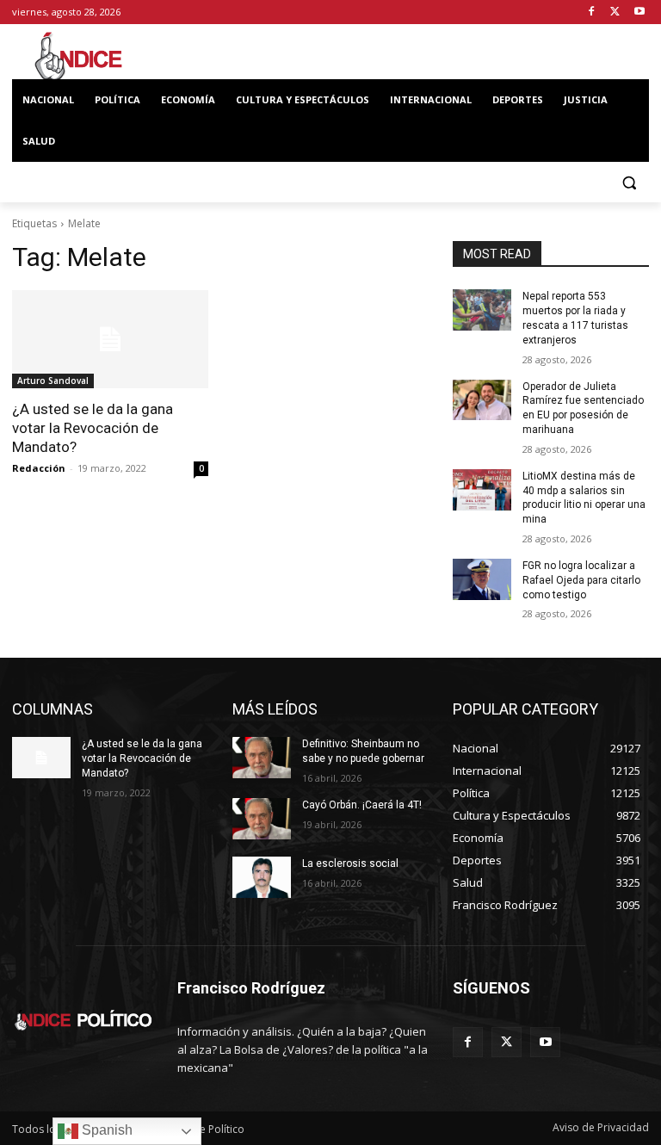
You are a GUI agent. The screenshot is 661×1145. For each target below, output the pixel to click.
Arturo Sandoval (53, 380)
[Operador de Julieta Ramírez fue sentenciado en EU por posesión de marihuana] (482, 400)
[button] (628, 183)
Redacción (38, 467)
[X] (615, 12)
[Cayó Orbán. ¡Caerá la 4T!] (261, 818)
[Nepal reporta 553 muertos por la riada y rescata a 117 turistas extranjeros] (482, 310)
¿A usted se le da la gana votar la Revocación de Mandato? (92, 427)
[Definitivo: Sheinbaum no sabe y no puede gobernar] (261, 757)
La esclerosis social (350, 863)
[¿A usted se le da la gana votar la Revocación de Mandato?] (110, 339)
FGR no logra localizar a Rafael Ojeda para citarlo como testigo (581, 580)
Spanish (105, 1130)
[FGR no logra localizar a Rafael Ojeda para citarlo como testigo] (482, 579)
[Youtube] (639, 12)
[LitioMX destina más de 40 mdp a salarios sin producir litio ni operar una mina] (482, 490)
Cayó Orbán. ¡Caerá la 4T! (362, 805)
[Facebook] (592, 12)
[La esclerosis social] (261, 877)
